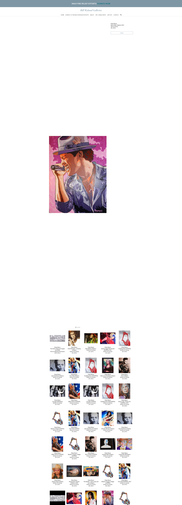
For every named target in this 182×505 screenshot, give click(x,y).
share (78, 327)
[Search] (120, 14)
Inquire (121, 32)
